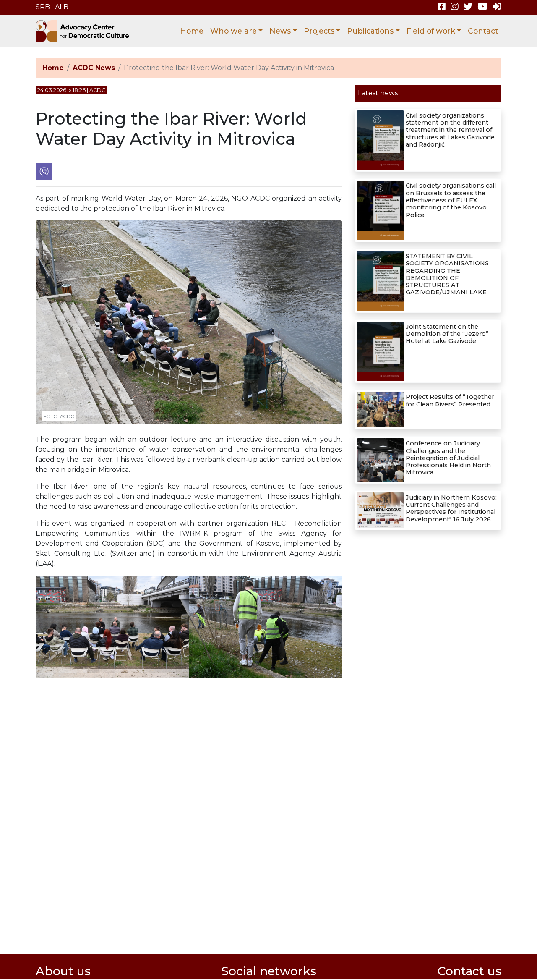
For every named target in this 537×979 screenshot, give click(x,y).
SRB (43, 7)
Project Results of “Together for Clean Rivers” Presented (450, 400)
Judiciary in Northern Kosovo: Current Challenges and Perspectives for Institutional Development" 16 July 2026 (451, 508)
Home (191, 30)
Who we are (233, 30)
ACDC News (94, 68)
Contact (483, 30)
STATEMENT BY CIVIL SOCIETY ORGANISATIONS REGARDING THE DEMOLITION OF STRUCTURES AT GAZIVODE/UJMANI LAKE (447, 274)
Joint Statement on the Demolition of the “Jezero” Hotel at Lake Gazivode (447, 334)
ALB (61, 7)
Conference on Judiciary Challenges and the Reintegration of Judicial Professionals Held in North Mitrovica (448, 458)
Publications (370, 30)
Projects (319, 30)
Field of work (431, 30)
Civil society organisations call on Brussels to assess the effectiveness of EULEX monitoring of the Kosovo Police (451, 200)
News (280, 30)
